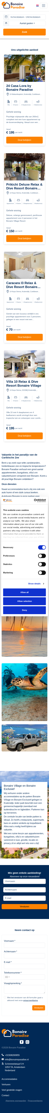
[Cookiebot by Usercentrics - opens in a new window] (34, 500)
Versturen (24, 906)
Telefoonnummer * (13, 973)
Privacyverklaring (35, 1101)
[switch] (42, 556)
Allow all (24, 592)
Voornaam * (9, 941)
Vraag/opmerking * (13, 983)
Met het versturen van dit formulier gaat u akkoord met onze (25, 998)
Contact (5, 1095)
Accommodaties (9, 1079)
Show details (34, 583)
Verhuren (6, 1084)
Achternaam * (10, 951)
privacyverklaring (30, 1000)
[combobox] (7, 977)
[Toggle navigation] (43, 5)
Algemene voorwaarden (16, 1101)
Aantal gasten (26, 23)
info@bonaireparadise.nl (17, 1059)
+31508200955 (12, 1055)
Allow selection (24, 601)
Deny (24, 610)
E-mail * (8, 962)
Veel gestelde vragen (12, 1090)
